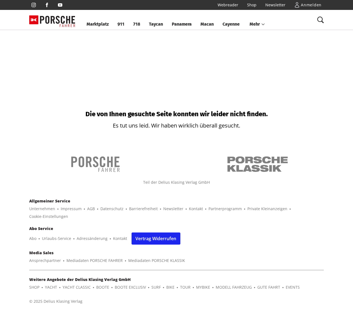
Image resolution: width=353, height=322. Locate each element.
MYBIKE (203, 287)
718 (136, 24)
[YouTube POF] (60, 5)
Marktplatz (98, 24)
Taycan (156, 24)
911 (120, 24)
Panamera (182, 24)
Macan (207, 24)
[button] (257, 24)
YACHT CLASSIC (77, 287)
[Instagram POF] (33, 5)
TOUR (185, 287)
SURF (156, 287)
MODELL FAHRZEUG (234, 287)
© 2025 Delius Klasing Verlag (55, 301)
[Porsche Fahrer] (57, 20)
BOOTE (102, 287)
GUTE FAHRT (268, 287)
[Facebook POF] (46, 5)
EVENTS (293, 287)
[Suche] (320, 20)
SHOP (34, 287)
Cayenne (231, 24)
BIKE (170, 287)
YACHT (51, 287)
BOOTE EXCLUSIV (130, 287)
